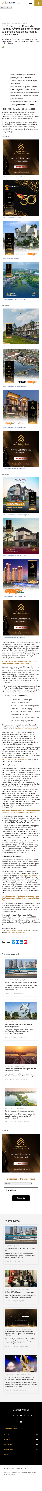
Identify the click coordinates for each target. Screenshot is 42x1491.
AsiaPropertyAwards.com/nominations (26, 729)
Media (6, 1454)
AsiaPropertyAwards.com (28, 875)
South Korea (8, 1079)
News (26, 1346)
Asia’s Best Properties (16, 1121)
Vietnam (15, 1346)
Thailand (8, 1390)
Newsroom (8, 1449)
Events (22, 1346)
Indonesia (8, 1346)
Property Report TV (19, 1301)
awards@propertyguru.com (15, 930)
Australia (8, 1301)
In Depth (13, 993)
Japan (7, 993)
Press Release (21, 1390)
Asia (6, 1121)
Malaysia (7, 1037)
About (6, 1434)
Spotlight (8, 1444)
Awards (7, 1439)
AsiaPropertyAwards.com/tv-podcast (15, 759)
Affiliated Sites (10, 1429)
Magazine (20, 993)
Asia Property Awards (20, 23)
